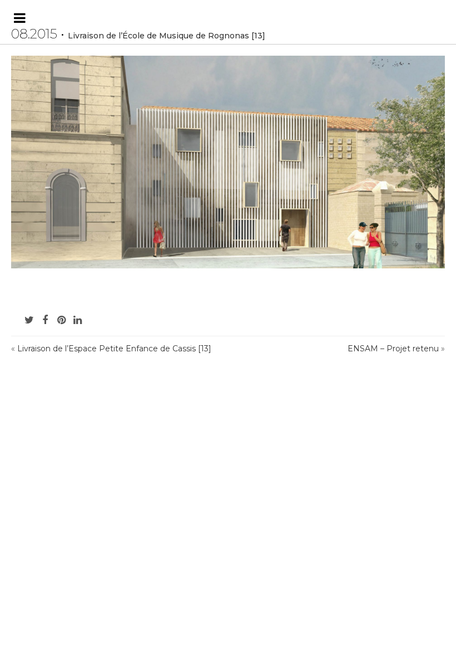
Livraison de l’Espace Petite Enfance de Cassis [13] (114, 349)
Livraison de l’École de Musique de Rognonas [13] (166, 36)
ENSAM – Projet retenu (393, 349)
